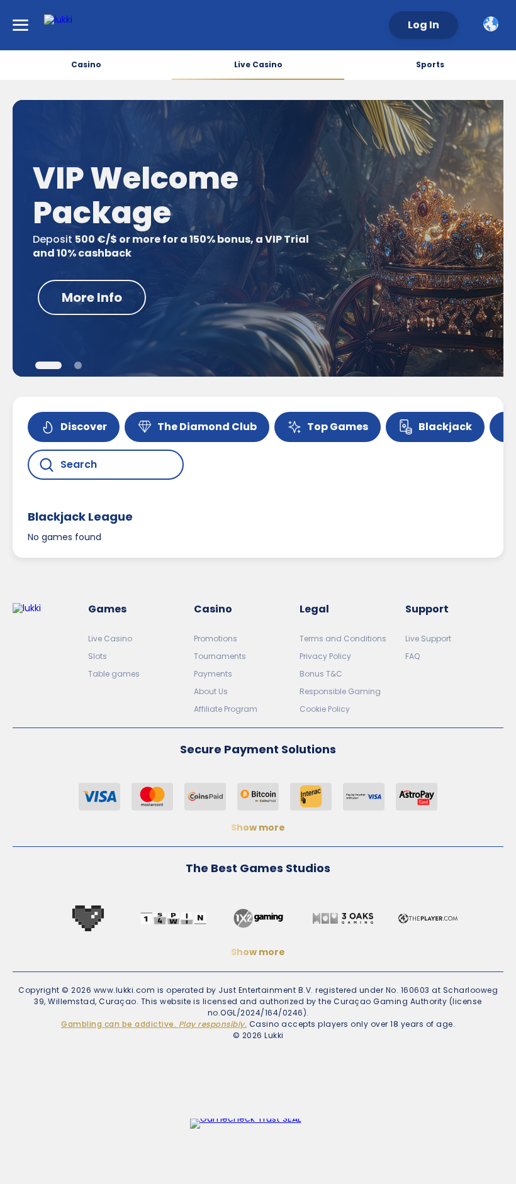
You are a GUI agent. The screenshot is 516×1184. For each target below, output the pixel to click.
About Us (211, 691)
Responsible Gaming (340, 691)
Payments (213, 673)
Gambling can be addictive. (154, 1024)
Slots (97, 656)
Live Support (428, 638)
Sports (430, 64)
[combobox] (493, 23)
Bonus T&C (321, 673)
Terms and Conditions (343, 638)
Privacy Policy (325, 656)
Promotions (215, 638)
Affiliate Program (225, 709)
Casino (86, 64)
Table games (114, 673)
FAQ (412, 656)
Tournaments (220, 656)
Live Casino (258, 64)
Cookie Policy (325, 709)
